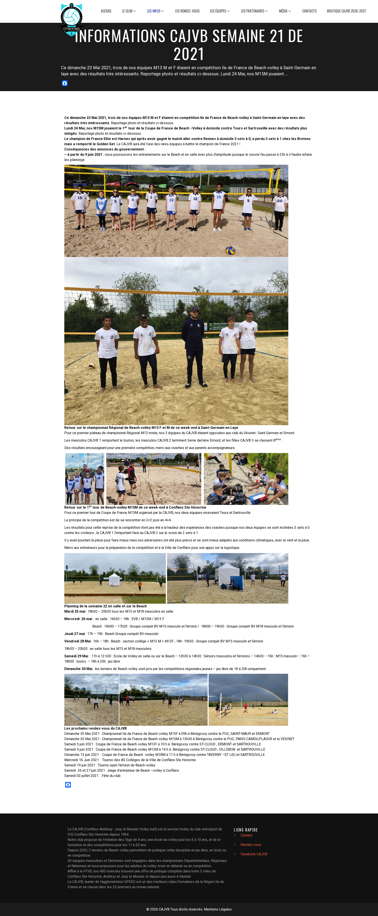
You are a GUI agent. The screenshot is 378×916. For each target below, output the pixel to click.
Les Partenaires (252, 11)
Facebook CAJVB (254, 854)
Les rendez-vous (187, 11)
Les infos (153, 11)
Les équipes (218, 11)
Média (283, 11)
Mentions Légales (218, 909)
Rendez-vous (251, 845)
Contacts (309, 11)
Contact (246, 835)
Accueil (106, 11)
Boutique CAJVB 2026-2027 (346, 11)
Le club (127, 11)
